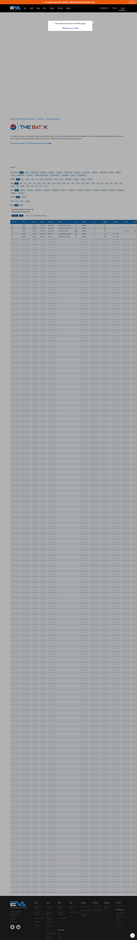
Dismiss (132, 2)
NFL (25, 8)
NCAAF (51, 8)
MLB (31, 8)
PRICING (122, 10)
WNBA (68, 8)
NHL (44, 8)
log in (70, 28)
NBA (38, 8)
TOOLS (114, 8)
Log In (123, 8)
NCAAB (60, 8)
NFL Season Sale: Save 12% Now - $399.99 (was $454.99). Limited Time (70, 2)
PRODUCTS (104, 8)
